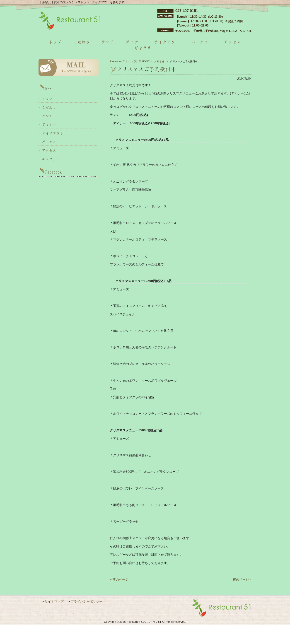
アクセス (49, 150)
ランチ (47, 116)
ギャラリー (51, 159)
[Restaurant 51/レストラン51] (70, 29)
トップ (47, 99)
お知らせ (159, 61)
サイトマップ (54, 601)
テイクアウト (53, 133)
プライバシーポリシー (86, 601)
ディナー (49, 124)
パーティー (51, 142)
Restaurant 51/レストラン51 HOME (130, 61)
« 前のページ (119, 579)
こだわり (49, 107)
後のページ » (242, 579)
